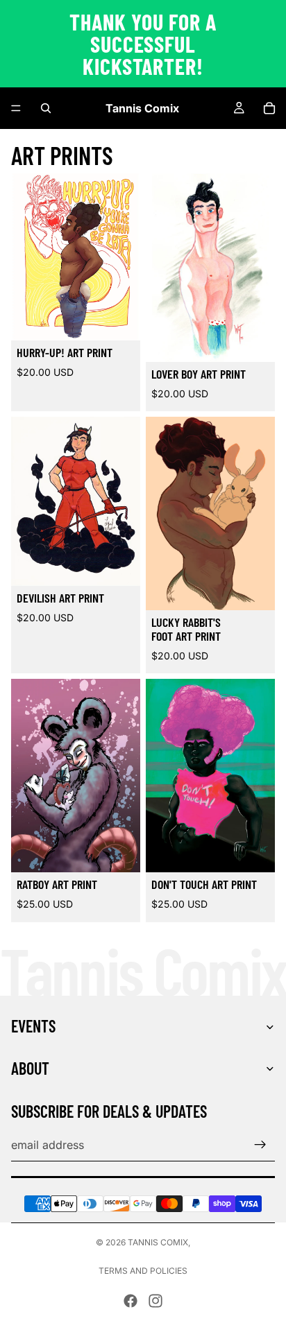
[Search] (46, 108)
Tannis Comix (158, 1242)
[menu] (16, 108)
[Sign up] (260, 1144)
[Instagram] (155, 1300)
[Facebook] (130, 1300)
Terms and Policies (143, 1270)
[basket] (269, 108)
